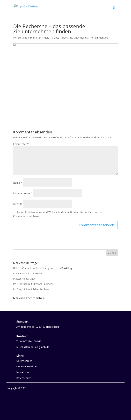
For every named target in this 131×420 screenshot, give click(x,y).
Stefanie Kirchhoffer (29, 37)
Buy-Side (67, 37)
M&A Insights (81, 37)
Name (17, 182)
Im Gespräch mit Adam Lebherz (31, 289)
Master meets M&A (24, 278)
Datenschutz (23, 378)
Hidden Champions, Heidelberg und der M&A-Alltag (42, 268)
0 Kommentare (99, 37)
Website (17, 204)
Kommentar (21, 144)
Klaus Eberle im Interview (27, 273)
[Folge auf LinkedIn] (23, 402)
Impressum (23, 372)
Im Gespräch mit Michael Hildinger (33, 284)
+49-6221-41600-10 (30, 341)
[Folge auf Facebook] (9, 402)
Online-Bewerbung (27, 366)
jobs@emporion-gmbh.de (34, 347)
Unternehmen (24, 360)
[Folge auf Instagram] (16, 402)
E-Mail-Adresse (22, 193)
